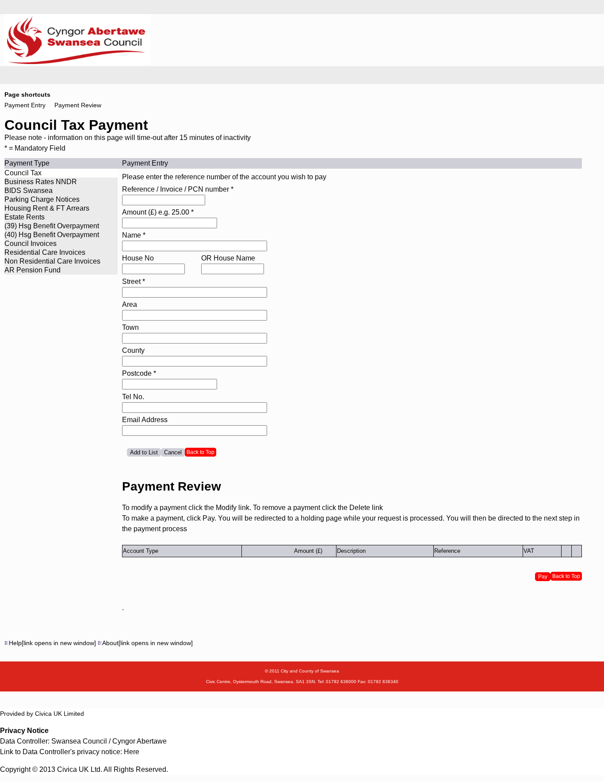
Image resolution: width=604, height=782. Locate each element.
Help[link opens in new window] (52, 642)
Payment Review (77, 105)
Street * (133, 281)
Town (130, 327)
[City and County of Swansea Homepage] (76, 62)
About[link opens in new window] (147, 642)
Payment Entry (25, 105)
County (133, 350)
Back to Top (200, 452)
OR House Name (228, 258)
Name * (133, 235)
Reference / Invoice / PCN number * (177, 189)
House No (138, 258)
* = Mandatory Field (34, 148)
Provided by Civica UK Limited (42, 713)
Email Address (145, 419)
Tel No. (133, 396)
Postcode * (139, 373)
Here (131, 752)
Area (129, 304)
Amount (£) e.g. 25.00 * (158, 212)
